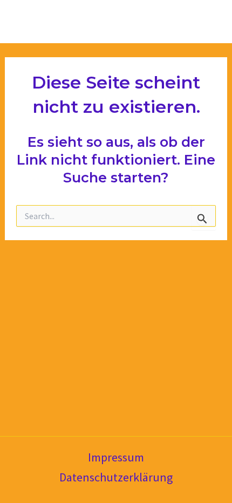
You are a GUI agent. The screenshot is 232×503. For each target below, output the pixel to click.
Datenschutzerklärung (116, 477)
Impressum (116, 457)
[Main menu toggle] (209, 21)
